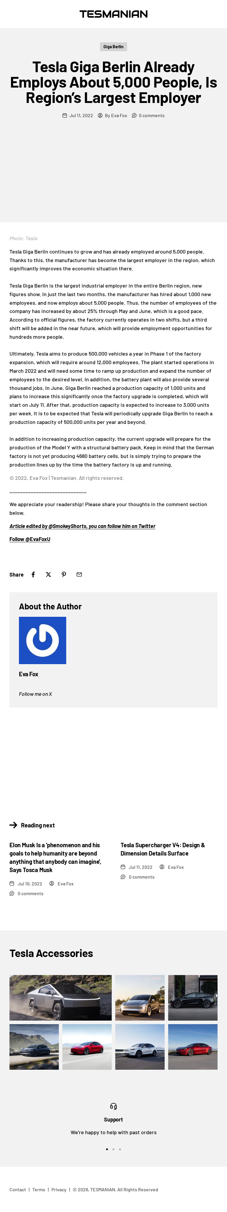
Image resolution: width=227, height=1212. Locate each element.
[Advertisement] (113, 177)
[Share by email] (79, 574)
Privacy (59, 1189)
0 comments (152, 115)
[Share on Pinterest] (64, 574)
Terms (38, 1189)
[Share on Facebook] (33, 574)
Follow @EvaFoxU (29, 539)
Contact (17, 1189)
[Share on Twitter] (48, 574)
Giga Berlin (113, 46)
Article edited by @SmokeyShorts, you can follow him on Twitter (82, 526)
